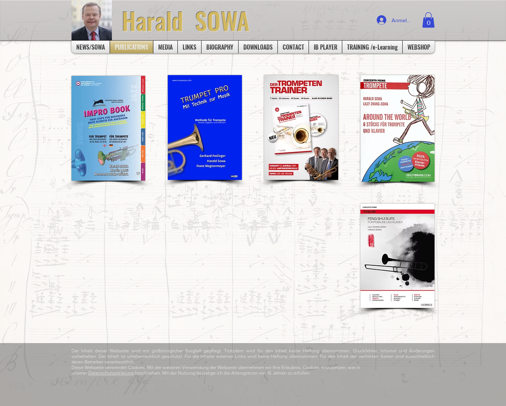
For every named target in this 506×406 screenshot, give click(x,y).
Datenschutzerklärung (111, 373)
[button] (428, 20)
